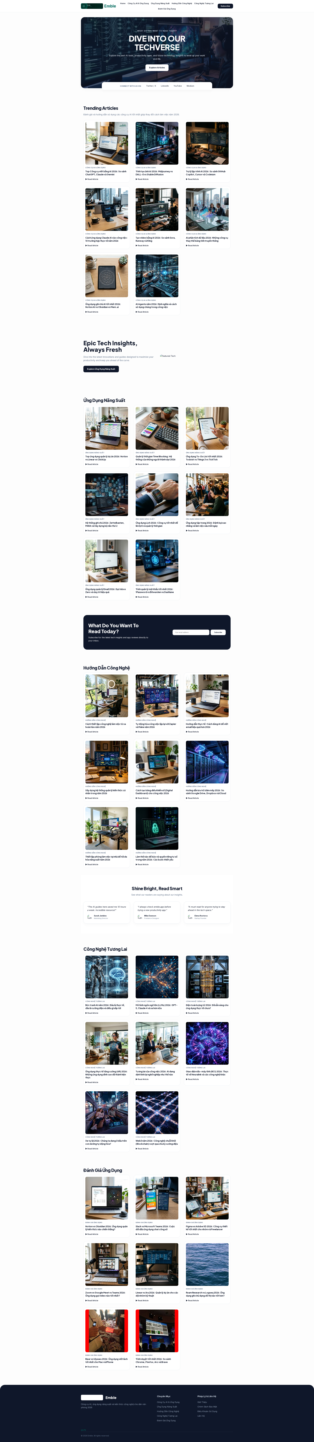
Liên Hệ (201, 1416)
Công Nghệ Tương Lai (204, 3)
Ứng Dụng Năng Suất (160, 3)
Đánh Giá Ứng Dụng (167, 9)
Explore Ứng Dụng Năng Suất (101, 369)
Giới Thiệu (202, 1402)
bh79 (83, 1430)
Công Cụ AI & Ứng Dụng (138, 3)
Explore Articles (157, 67)
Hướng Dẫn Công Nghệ (182, 3)
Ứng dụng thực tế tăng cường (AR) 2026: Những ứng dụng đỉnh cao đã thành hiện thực (106, 1074)
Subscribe (225, 6)
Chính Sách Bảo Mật (207, 1406)
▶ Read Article (91, 179)
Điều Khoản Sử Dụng (207, 1411)
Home (122, 3)
